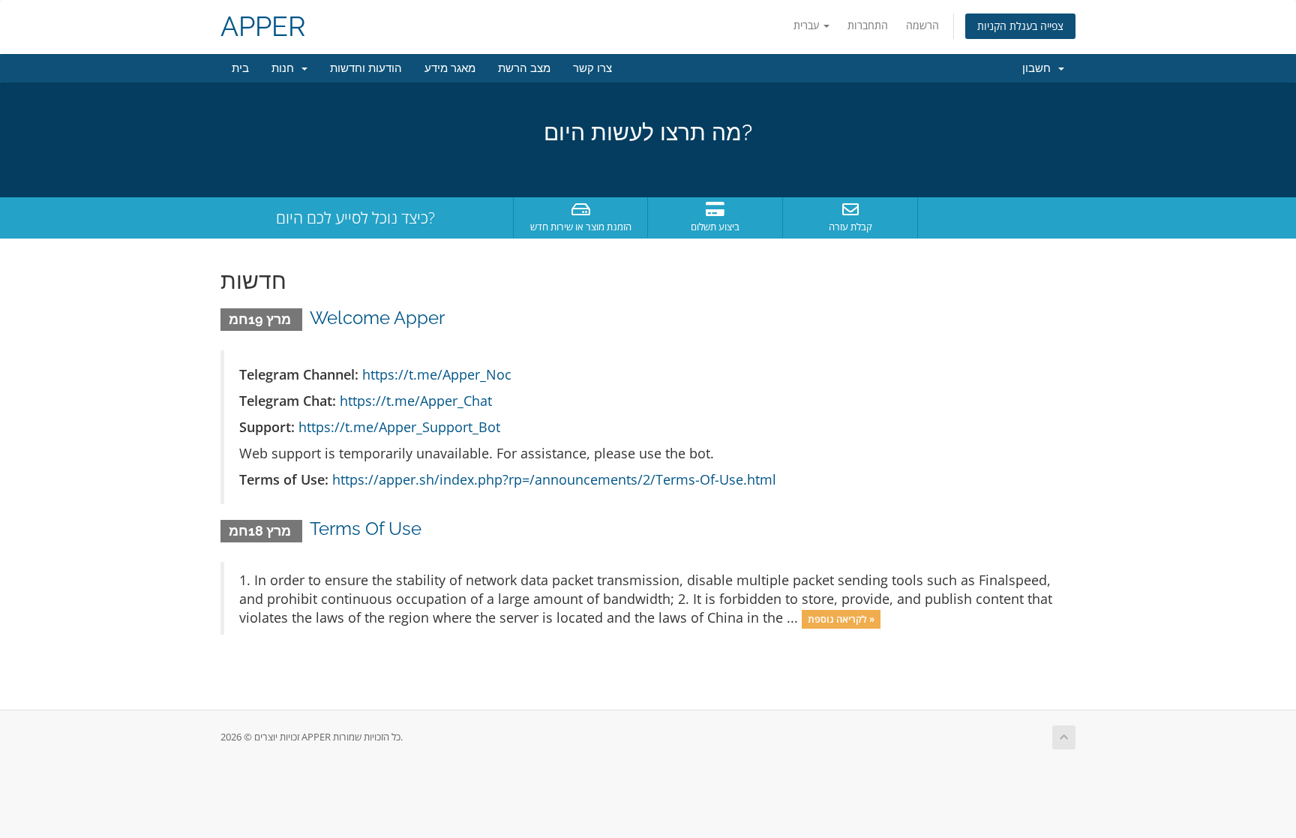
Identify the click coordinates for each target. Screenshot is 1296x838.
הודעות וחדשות (366, 68)
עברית (808, 25)
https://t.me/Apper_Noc (437, 374)
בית (240, 68)
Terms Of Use (366, 528)
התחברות (868, 25)
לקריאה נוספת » (841, 619)
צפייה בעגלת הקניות (1020, 26)
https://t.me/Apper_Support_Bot (399, 427)
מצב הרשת (524, 68)
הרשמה (922, 25)
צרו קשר (592, 68)
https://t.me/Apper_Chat (416, 401)
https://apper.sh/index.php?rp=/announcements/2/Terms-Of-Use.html (554, 479)
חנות (286, 68)
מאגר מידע (450, 68)
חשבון (1039, 68)
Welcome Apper (377, 318)
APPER (263, 27)
